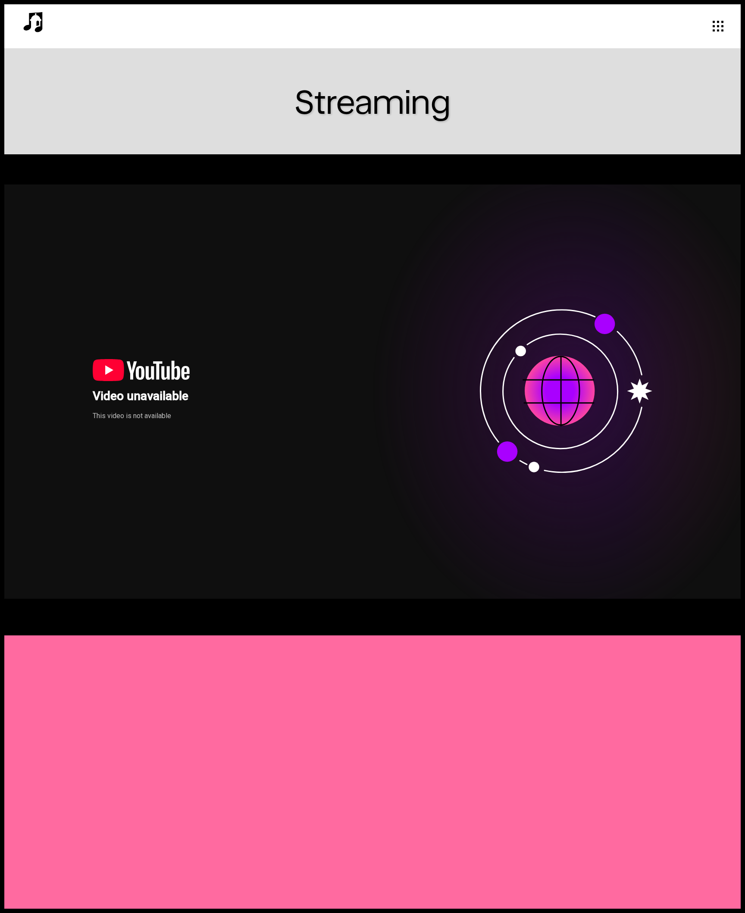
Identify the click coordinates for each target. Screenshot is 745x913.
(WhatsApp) (298, 701)
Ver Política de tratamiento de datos (436, 765)
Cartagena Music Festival (294, 844)
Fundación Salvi (276, 828)
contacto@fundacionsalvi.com (303, 813)
